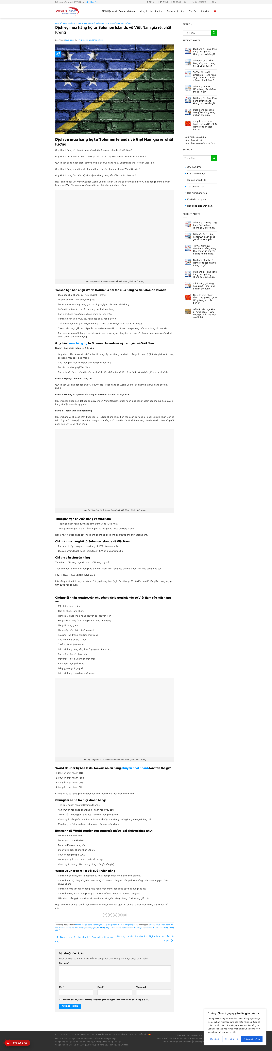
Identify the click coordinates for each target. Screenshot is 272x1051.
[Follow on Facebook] (210, 2)
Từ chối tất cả (231, 1039)
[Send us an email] (213, 2)
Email (100, 987)
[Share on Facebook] (105, 915)
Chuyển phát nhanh (150, 11)
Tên (61, 987)
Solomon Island (151, 927)
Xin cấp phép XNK (196, 180)
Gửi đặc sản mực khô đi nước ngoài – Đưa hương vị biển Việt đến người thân (204, 313)
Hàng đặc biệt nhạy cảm (199, 205)
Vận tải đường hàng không (118, 23)
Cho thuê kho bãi (196, 173)
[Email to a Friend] (115, 915)
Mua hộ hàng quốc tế (65, 23)
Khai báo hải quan (196, 199)
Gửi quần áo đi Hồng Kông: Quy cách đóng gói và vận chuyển (204, 63)
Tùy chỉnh (214, 1039)
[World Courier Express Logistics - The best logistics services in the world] (67, 11)
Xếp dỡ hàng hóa (196, 186)
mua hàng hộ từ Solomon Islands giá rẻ (128, 927)
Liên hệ (205, 11)
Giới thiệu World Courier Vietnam (118, 11)
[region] (235, 1027)
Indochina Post (92, 2)
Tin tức (192, 11)
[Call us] (215, 2)
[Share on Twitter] (110, 915)
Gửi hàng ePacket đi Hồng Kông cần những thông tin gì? (204, 89)
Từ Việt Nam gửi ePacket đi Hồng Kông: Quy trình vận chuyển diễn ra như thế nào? (204, 76)
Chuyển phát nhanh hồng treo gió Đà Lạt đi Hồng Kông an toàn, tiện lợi (205, 125)
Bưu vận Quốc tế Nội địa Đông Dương (98, 1038)
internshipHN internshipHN (90, 40)
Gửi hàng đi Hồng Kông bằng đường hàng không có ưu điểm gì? (205, 52)
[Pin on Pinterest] (120, 915)
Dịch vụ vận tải (174, 11)
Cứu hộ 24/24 (194, 167)
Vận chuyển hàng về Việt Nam (90, 23)
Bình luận (64, 963)
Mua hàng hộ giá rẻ (105, 927)
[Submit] (214, 33)
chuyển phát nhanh (135, 768)
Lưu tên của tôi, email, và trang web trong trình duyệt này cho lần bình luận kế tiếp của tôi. (106, 1000)
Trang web (141, 987)
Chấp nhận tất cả (252, 1039)
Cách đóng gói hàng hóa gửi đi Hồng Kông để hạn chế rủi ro (204, 112)
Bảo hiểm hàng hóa (197, 193)
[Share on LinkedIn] (124, 915)
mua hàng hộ (78, 343)
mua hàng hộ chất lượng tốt (85, 927)
